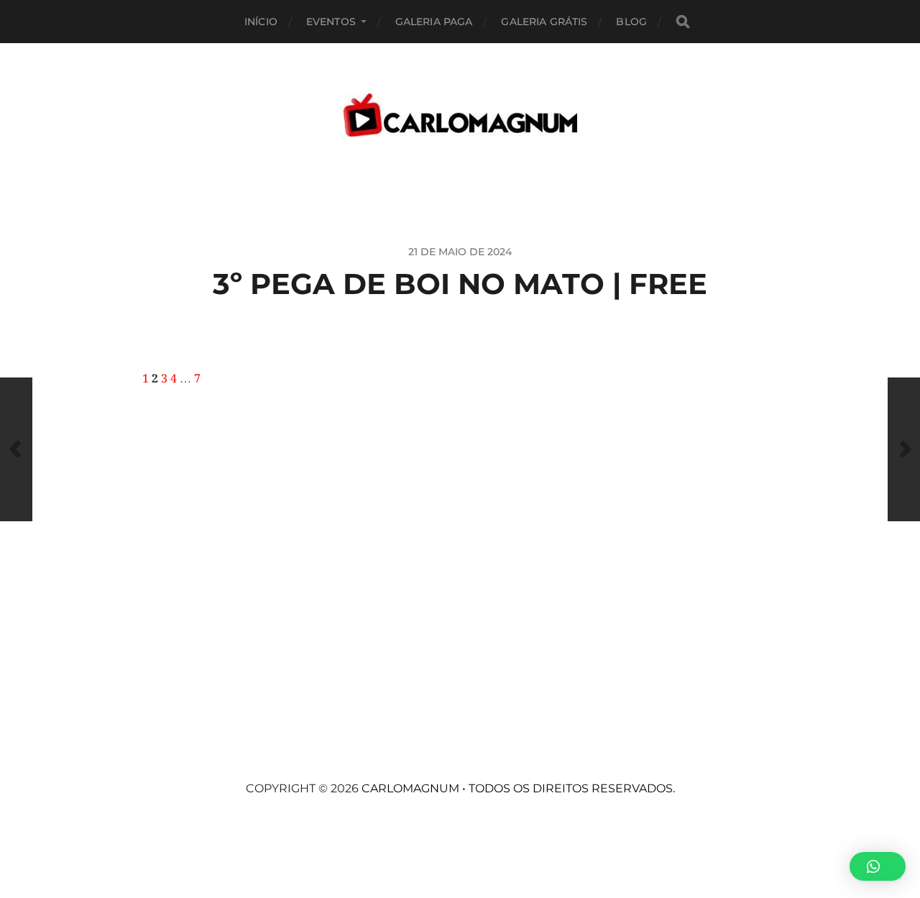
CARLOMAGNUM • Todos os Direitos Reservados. (518, 788)
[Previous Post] (16, 449)
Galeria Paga (434, 21)
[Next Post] (904, 449)
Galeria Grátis (544, 21)
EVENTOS (331, 21)
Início (260, 21)
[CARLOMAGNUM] (460, 115)
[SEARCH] (683, 22)
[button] (878, 866)
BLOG (631, 21)
